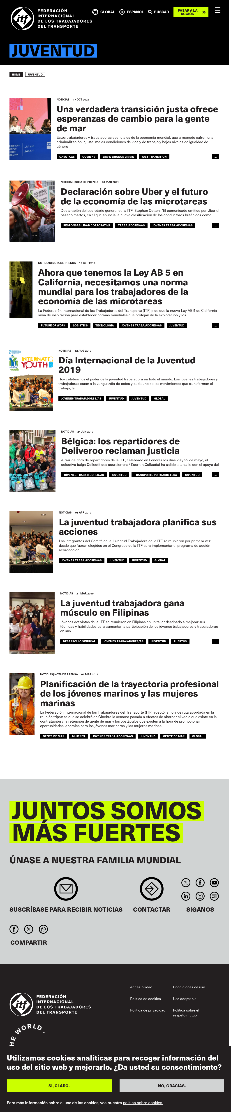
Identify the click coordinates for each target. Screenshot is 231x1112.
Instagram (200, 896)
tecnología (104, 325)
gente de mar (53, 736)
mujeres (78, 736)
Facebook (200, 882)
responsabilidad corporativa (86, 225)
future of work (53, 325)
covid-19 (88, 157)
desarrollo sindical (79, 641)
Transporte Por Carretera (155, 475)
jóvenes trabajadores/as (172, 225)
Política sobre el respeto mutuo (186, 1012)
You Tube (214, 882)
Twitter (186, 882)
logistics (80, 325)
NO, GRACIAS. (172, 1085)
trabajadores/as (131, 225)
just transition (154, 157)
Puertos (180, 641)
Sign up (66, 891)
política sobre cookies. (143, 1102)
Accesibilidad (141, 986)
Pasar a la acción (188, 12)
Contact (152, 891)
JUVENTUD (139, 398)
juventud (176, 325)
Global (159, 398)
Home (16, 74)
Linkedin (186, 896)
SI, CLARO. (59, 1085)
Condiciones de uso (189, 986)
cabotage (67, 157)
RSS (214, 896)
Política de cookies (145, 998)
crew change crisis (118, 157)
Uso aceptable (184, 998)
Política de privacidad (147, 1010)
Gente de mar (174, 736)
